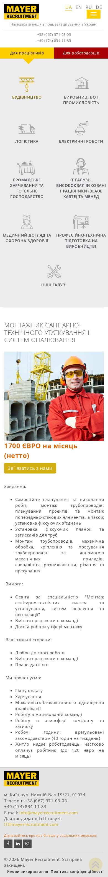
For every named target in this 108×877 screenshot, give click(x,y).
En (79, 7)
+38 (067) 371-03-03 (54, 34)
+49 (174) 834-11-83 (54, 40)
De (99, 7)
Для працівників (27, 53)
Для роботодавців (81, 53)
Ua (68, 7)
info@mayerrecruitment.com (48, 812)
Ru (89, 7)
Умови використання (27, 871)
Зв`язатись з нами (30, 468)
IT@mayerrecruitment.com (31, 824)
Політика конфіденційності (77, 871)
